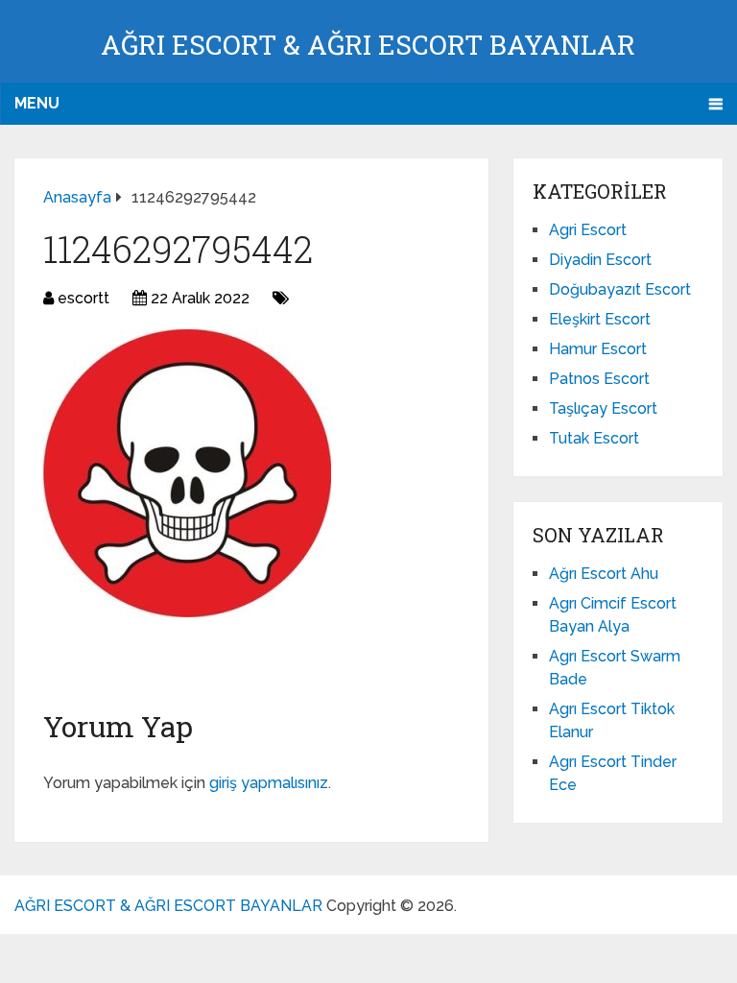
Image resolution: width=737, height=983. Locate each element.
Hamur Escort (598, 349)
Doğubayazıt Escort (620, 289)
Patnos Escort (599, 379)
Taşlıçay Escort (603, 408)
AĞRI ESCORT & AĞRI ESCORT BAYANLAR (368, 44)
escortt (83, 298)
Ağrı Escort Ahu (603, 573)
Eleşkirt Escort (600, 319)
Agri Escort (588, 230)
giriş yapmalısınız (268, 783)
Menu (36, 103)
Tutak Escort (594, 438)
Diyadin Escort (600, 260)
